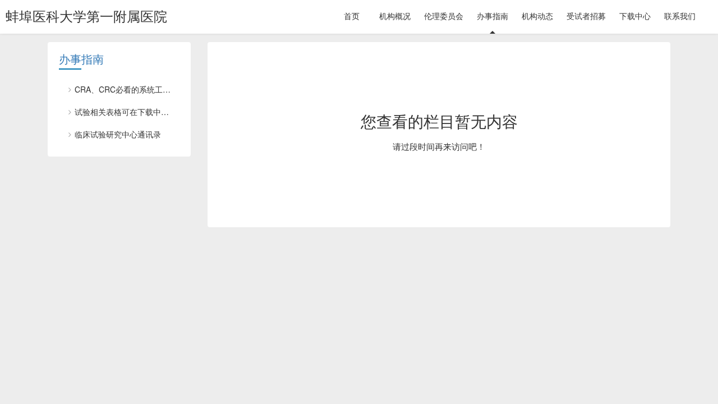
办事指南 (81, 59)
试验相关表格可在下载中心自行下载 (127, 111)
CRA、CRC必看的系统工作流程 (127, 89)
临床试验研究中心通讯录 (118, 134)
